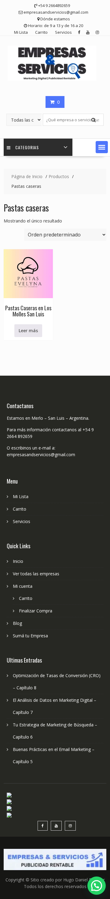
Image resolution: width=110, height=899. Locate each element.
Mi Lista (21, 32)
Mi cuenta (22, 586)
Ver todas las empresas (36, 574)
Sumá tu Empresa (30, 636)
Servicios (63, 32)
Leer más (28, 330)
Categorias (27, 147)
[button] (102, 147)
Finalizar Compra (35, 611)
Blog (17, 623)
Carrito (41, 32)
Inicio (18, 561)
